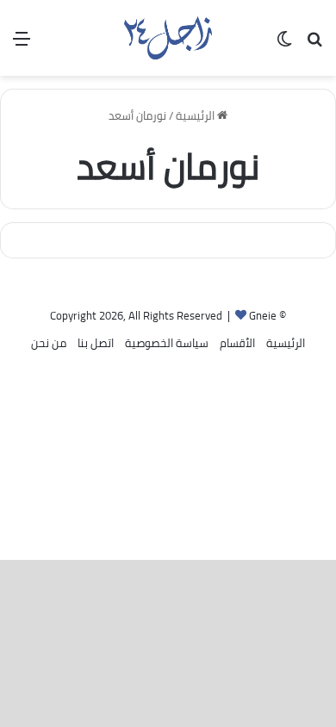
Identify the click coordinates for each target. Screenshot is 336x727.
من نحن (48, 342)
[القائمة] (21, 44)
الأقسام (237, 342)
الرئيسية (196, 115)
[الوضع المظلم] (284, 44)
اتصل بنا (96, 342)
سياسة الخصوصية (166, 342)
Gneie (263, 315)
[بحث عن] (314, 44)
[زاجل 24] (167, 38)
